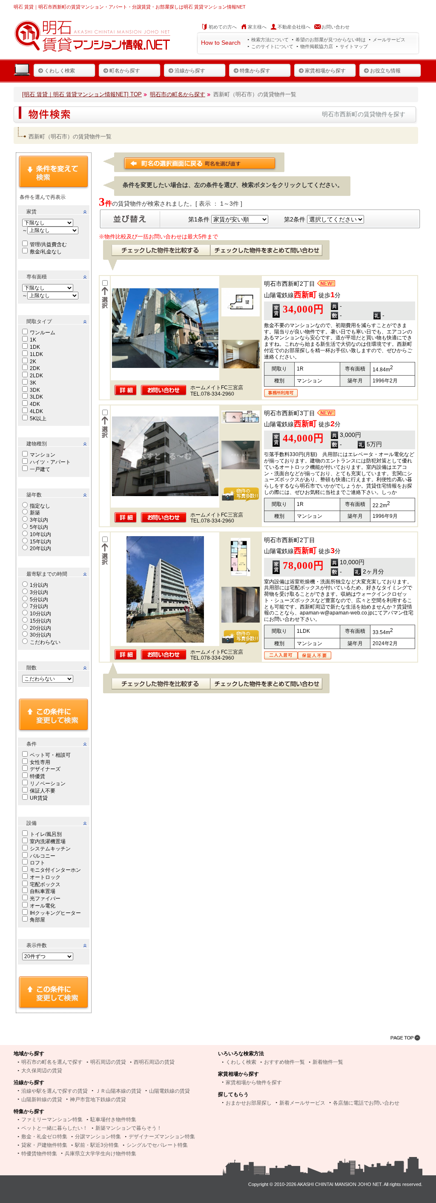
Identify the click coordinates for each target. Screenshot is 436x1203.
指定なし (40, 506)
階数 (31, 668)
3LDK (36, 397)
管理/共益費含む (48, 244)
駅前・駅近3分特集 (97, 1145)
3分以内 (39, 592)
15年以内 (40, 542)
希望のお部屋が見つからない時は (330, 39)
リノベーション (48, 784)
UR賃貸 (39, 798)
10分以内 (40, 614)
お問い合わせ (335, 26)
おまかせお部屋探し (249, 1103)
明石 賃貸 (24, 6)
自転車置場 (42, 891)
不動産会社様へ (294, 26)
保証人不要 (42, 791)
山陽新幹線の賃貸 (41, 1100)
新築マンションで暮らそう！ (128, 1128)
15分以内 (40, 621)
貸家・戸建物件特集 (44, 1145)
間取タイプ (39, 321)
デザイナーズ (45, 769)
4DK (35, 404)
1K (33, 340)
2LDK (36, 376)
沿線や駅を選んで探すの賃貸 (54, 1091)
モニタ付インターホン (55, 870)
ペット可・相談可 (50, 755)
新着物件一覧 (328, 1062)
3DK (35, 390)
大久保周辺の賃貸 (41, 1071)
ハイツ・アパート (50, 462)
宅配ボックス (45, 884)
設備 (31, 823)
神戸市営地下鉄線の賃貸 (98, 1100)
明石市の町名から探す (177, 94)
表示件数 (36, 945)
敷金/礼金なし (46, 252)
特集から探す (255, 71)
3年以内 (39, 520)
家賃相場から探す (325, 71)
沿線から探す (190, 71)
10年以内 (40, 534)
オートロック (45, 877)
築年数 (34, 495)
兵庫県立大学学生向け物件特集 (100, 1154)
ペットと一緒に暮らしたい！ (54, 1128)
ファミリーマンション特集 (52, 1120)
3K (33, 383)
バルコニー (42, 856)
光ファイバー (45, 899)
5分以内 (39, 600)
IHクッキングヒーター (55, 913)
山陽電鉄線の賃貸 (169, 1091)
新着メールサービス (302, 1103)
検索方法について (270, 39)
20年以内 (40, 548)
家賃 (31, 212)
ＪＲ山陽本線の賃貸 (118, 1091)
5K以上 (38, 419)
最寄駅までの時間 (46, 574)
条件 (31, 744)
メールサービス (389, 39)
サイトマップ (354, 46)
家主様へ (257, 26)
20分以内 (40, 628)
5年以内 (39, 527)
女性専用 (40, 762)
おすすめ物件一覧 (284, 1062)
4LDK (36, 411)
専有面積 (36, 277)
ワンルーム (42, 333)
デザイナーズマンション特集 (162, 1137)
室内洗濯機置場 (48, 841)
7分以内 (39, 606)
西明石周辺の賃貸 (154, 1062)
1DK (35, 347)
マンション (42, 455)
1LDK (36, 354)
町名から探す (124, 71)
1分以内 (39, 585)
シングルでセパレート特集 (157, 1145)
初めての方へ (223, 26)
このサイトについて (272, 46)
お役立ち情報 (385, 71)
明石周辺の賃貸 (108, 1062)
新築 (35, 513)
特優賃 (37, 776)
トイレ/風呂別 (46, 834)
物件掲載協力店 (316, 46)
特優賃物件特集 (39, 1154)
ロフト (37, 863)
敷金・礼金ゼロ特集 (44, 1137)
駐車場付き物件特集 (113, 1120)
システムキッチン (50, 849)
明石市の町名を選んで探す (52, 1062)
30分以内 (40, 635)
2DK (35, 368)
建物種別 (36, 444)
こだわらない (45, 642)
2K (33, 362)
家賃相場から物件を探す (254, 1082)
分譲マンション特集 (98, 1137)
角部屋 (37, 920)
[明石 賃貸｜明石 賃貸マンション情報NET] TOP (82, 94)
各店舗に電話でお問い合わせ (366, 1103)
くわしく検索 (59, 71)
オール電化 (42, 906)
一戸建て (40, 469)
